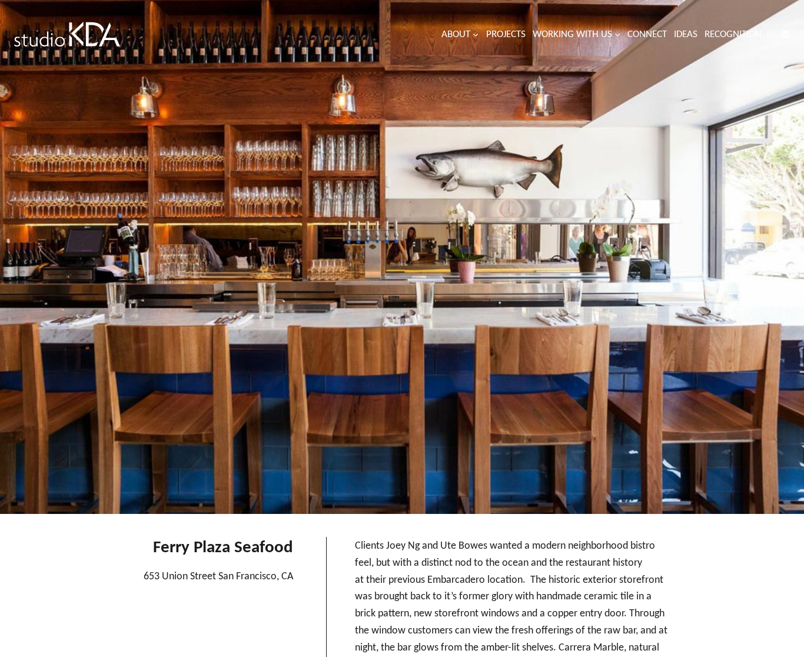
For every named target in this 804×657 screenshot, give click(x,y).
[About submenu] (476, 34)
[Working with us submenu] (617, 34)
